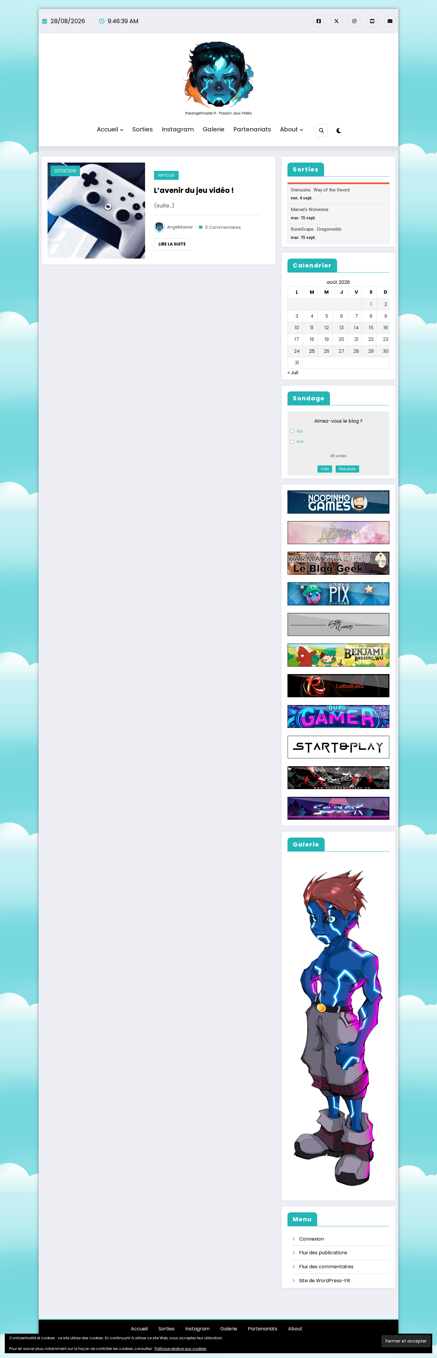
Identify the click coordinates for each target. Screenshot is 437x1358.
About (289, 129)
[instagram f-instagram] (354, 21)
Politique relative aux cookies (180, 1348)
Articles (166, 175)
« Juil (292, 372)
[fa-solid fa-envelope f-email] (390, 21)
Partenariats (252, 129)
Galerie (213, 129)
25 (312, 351)
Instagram (178, 129)
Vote (325, 468)
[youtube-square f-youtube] (372, 21)
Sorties (142, 129)
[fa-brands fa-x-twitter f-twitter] (336, 21)
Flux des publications (323, 1252)
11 (311, 327)
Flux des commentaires (326, 1266)
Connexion (311, 1239)
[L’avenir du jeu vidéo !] (96, 210)
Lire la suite (172, 244)
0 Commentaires (223, 227)
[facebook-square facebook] (319, 21)
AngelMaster (180, 227)
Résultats (347, 468)
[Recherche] (321, 130)
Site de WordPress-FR (324, 1280)
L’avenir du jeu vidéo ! (194, 190)
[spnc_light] (339, 131)
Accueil (107, 129)
